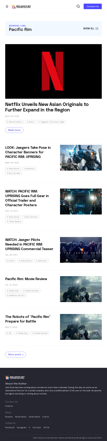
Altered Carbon (15, 122)
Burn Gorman (14, 173)
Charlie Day (14, 291)
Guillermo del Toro (17, 295)
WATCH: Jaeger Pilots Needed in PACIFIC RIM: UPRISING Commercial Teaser (29, 244)
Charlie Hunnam (32, 291)
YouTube (36, 427)
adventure (30, 168)
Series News (34, 417)
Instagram (21, 427)
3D (10, 333)
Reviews (9, 417)
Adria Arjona (14, 168)
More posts (14, 354)
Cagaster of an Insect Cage (52, 122)
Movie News (20, 417)
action (11, 261)
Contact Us (93, 6)
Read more (14, 130)
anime (31, 122)
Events (45, 417)
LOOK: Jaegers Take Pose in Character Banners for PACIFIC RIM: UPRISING (28, 152)
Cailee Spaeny (15, 221)
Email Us (9, 406)
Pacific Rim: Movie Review (26, 279)
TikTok (46, 427)
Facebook (10, 427)
